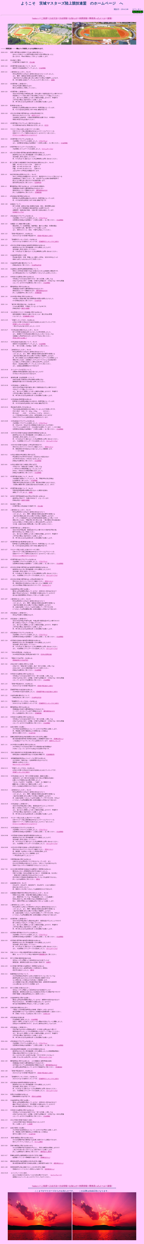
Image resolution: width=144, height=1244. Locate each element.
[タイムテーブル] (47, 149)
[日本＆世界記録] (46, 654)
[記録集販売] (50, 754)
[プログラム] (43, 141)
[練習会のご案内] (46, 1151)
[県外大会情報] (36, 1096)
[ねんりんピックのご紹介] (21, 764)
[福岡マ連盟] (25, 500)
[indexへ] (36, 18)
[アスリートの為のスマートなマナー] (25, 135)
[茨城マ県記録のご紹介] (45, 236)
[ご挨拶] (44, 18)
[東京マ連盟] (25, 308)
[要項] (38, 879)
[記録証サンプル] (18, 212)
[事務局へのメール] (97, 18)
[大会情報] (63, 18)
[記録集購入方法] (28, 316)
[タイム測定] (39, 1142)
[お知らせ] (73, 18)
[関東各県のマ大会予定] (20, 660)
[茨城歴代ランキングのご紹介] (49, 241)
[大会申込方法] (36, 265)
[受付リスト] (36, 115)
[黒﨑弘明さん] (58, 739)
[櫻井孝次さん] (58, 1163)
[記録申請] (38, 182)
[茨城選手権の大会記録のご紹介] (47, 691)
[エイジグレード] (56, 1175)
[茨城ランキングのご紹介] (21, 324)
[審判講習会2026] (41, 190)
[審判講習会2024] (51, 1065)
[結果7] (48, 962)
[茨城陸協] (38, 192)
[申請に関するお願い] (20, 338)
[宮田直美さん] (49, 1169)
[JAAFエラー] (46, 585)
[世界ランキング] (54, 741)
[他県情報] (83, 18)
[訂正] (46, 125)
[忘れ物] (32, 62)
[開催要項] (42, 954)
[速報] (109, 18)
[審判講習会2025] (49, 711)
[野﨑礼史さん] (45, 1157)
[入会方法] (53, 18)
